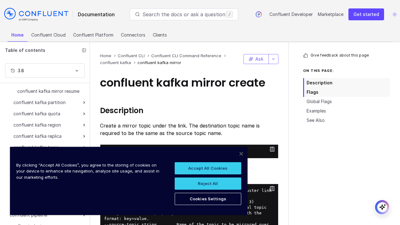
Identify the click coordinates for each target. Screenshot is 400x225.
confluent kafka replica (37, 136)
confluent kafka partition (39, 102)
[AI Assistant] (258, 14)
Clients (160, 35)
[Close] (241, 154)
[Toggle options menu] (273, 59)
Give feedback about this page (340, 55)
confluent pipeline (28, 215)
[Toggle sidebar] (84, 50)
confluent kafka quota (36, 113)
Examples (316, 110)
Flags (312, 92)
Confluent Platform (93, 35)
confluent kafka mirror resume (48, 91)
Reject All (208, 183)
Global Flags (319, 101)
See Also (316, 120)
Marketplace (330, 14)
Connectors (133, 35)
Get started (366, 14)
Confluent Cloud (48, 35)
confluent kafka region (37, 125)
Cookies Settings (208, 198)
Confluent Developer (291, 14)
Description (319, 82)
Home (17, 35)
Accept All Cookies (208, 168)
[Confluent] (36, 14)
